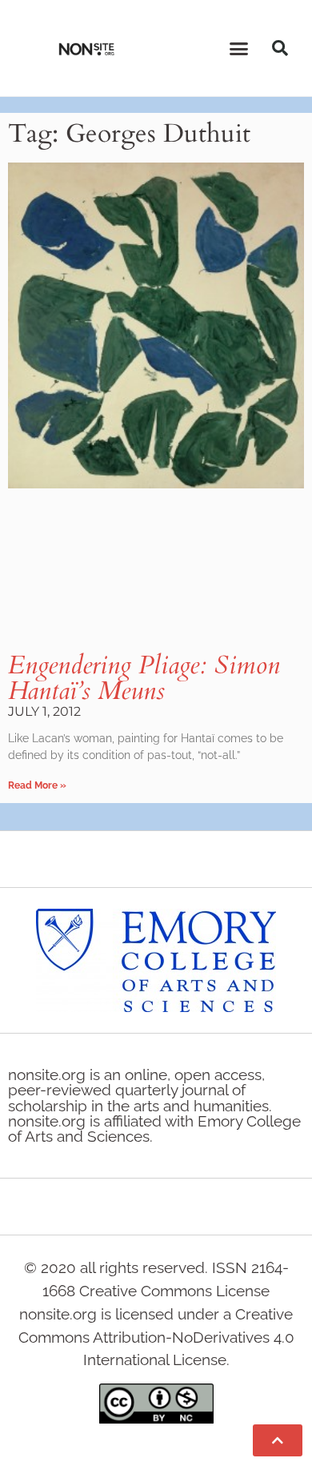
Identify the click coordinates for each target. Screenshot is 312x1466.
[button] (239, 48)
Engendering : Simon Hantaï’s (144, 678)
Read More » (37, 785)
